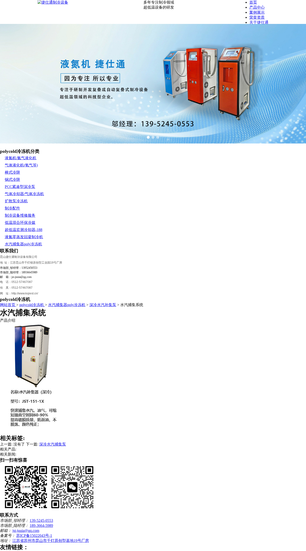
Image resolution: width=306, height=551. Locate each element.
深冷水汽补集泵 (102, 305)
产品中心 (257, 7)
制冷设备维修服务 (20, 215)
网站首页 (8, 305)
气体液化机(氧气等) (21, 165)
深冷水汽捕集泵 (52, 444)
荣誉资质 (257, 17)
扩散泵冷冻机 (16, 201)
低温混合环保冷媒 (20, 222)
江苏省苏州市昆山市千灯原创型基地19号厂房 (50, 541)
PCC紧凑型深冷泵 (20, 187)
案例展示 (257, 12)
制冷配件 (12, 208)
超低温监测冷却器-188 (23, 230)
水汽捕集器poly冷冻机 (23, 244)
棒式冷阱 (12, 172)
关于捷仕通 (258, 22)
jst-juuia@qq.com (25, 531)
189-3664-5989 (41, 525)
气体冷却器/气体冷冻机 (24, 194)
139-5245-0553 (41, 520)
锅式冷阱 (12, 179)
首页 (253, 2)
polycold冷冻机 (32, 305)
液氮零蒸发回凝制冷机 (24, 237)
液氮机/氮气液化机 (20, 158)
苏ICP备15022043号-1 (34, 536)
